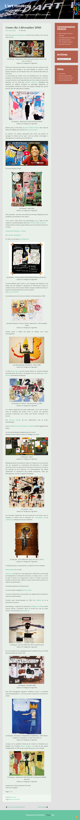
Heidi (52, 815)
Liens (26, 15)
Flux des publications (65, 76)
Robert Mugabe (26, 746)
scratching (38, 517)
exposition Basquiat (17, 35)
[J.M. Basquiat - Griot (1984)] (26, 557)
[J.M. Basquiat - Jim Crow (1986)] (27, 642)
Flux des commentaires (66, 78)
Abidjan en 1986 (37, 606)
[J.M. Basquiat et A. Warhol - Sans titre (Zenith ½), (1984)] (27, 401)
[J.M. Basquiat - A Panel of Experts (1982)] (27, 275)
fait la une (10, 574)
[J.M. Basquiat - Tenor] (27, 507)
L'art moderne (18, 5)
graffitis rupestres (31, 82)
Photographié (10, 569)
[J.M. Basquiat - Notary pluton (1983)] (27, 57)
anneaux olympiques (14, 235)
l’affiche (38, 600)
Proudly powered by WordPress (35, 815)
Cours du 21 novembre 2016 (16, 807)
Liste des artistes (17, 15)
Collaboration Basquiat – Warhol (16, 231)
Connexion (62, 73)
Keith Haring (42, 807)
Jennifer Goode (26, 590)
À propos (8, 15)
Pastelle (61, 33)
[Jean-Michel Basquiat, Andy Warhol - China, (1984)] (27, 363)
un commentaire (32, 130)
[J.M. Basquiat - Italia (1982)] (27, 206)
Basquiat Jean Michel (14, 799)
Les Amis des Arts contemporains (40, 15)
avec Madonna (24, 239)
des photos (25, 611)
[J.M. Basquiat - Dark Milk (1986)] (27, 683)
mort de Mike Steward (32, 127)
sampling (9, 519)
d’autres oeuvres (15, 420)
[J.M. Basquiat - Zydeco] (27, 455)
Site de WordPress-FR (65, 80)
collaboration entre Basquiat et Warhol (22, 426)
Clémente (33, 223)
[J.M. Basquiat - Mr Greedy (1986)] (27, 733)
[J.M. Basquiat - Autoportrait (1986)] (27, 775)
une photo (42, 223)
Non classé (13, 797)
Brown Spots (15, 371)
